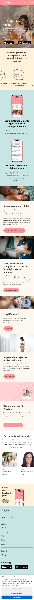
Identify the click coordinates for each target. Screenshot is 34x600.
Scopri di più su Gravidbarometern (14, 230)
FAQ (2, 536)
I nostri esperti (5, 532)
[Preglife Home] (9, 2)
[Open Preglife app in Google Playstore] (5, 502)
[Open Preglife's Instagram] (2, 555)
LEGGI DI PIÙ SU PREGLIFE (11, 290)
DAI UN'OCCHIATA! (9, 376)
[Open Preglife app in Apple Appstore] (5, 499)
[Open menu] (2, 2)
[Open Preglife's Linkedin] (6, 555)
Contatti (3, 544)
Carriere (3, 540)
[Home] (17, 510)
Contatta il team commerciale (13, 425)
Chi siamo (4, 528)
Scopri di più (8, 328)
